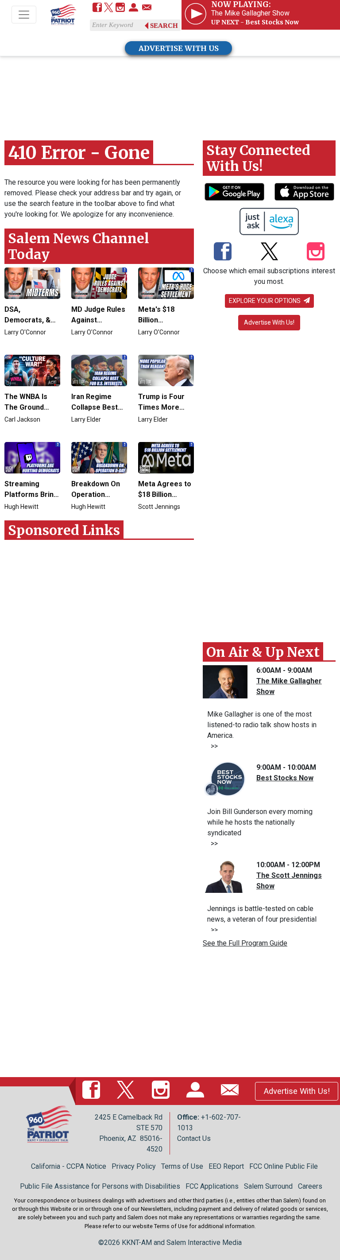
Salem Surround (268, 1186)
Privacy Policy (134, 1166)
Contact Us (194, 1138)
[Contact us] (146, 8)
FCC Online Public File (283, 1166)
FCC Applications (212, 1186)
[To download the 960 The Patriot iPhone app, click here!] (304, 192)
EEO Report (226, 1166)
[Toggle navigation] (24, 14)
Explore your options (265, 300)
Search (164, 25)
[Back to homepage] (63, 15)
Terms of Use (182, 1166)
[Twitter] (108, 8)
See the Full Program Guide (245, 943)
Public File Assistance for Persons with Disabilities (100, 1186)
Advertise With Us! (269, 322)
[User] (133, 8)
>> (212, 746)
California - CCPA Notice (68, 1166)
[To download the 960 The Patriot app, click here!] (234, 192)
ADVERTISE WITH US (179, 48)
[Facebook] (97, 8)
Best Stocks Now (284, 778)
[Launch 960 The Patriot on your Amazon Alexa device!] (269, 221)
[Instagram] (120, 8)
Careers (310, 1186)
